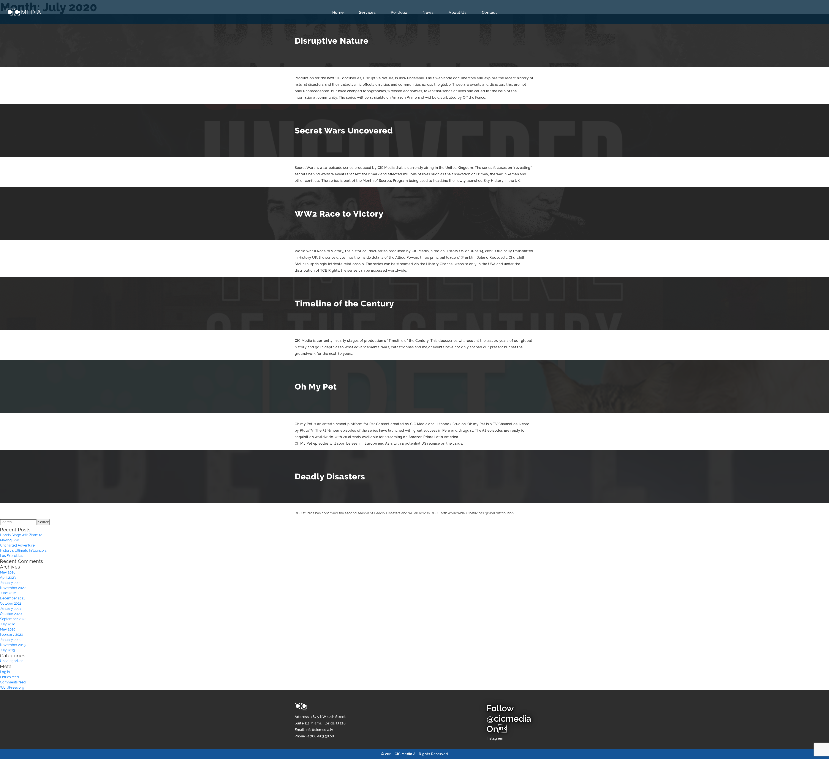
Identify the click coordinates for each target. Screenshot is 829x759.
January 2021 (10, 609)
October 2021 (10, 603)
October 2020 (11, 614)
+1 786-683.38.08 (320, 736)
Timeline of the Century (344, 303)
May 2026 (8, 572)
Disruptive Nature (332, 41)
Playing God (9, 540)
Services (367, 12)
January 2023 (10, 583)
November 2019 (12, 645)
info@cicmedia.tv (319, 730)
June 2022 (8, 593)
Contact (489, 12)
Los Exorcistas (11, 556)
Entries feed (9, 677)
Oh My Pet (316, 386)
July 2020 (7, 624)
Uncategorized (12, 661)
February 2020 (11, 634)
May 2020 (8, 629)
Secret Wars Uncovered (344, 130)
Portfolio (399, 12)
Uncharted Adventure (17, 545)
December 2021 (12, 598)
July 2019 (7, 650)
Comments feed (13, 682)
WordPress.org (12, 687)
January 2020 (11, 640)
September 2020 (13, 619)
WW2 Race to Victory (339, 214)
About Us (458, 12)
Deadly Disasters (330, 476)
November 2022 (12, 588)
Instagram (495, 738)
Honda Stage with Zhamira (21, 535)
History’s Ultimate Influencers (23, 550)
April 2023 (8, 577)
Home (338, 12)
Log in (5, 672)
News (427, 12)
